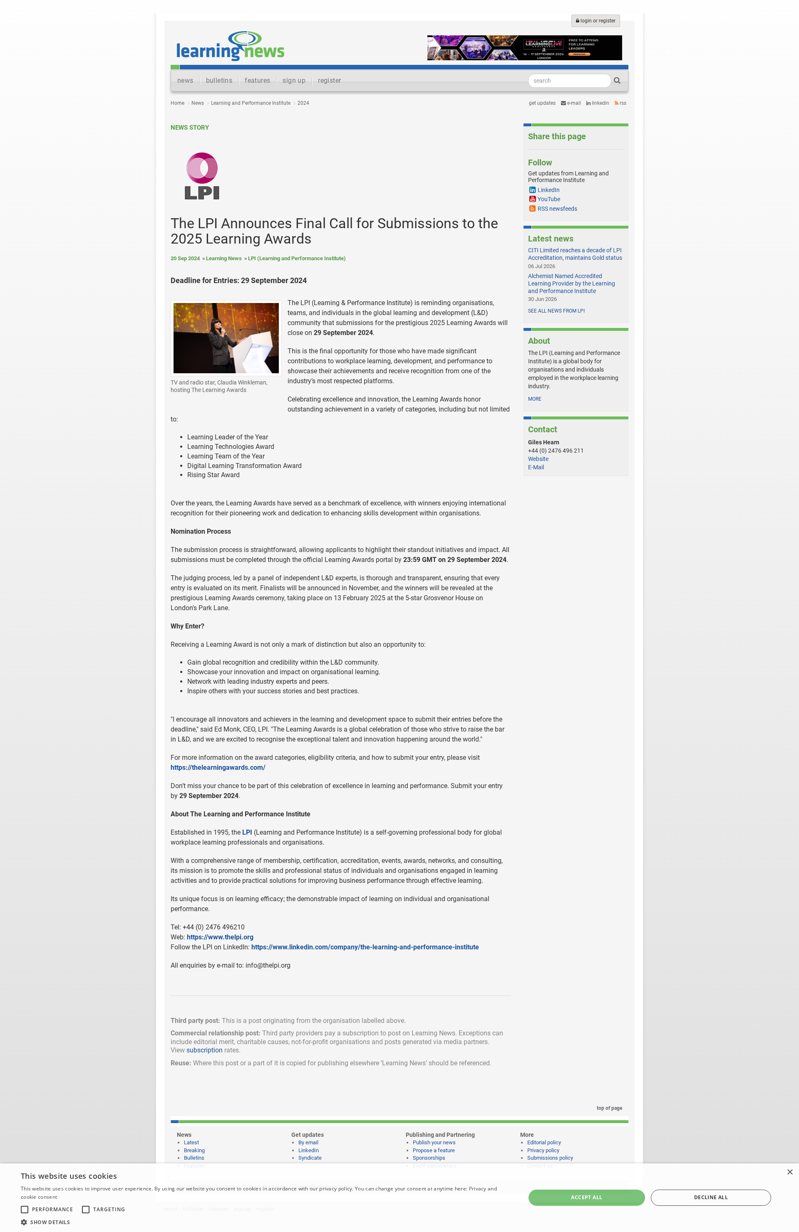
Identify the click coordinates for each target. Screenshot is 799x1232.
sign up (294, 80)
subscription (204, 1050)
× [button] (790, 1172)
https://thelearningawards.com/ (218, 767)
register (329, 80)
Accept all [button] (586, 1197)
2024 (303, 103)
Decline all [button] (711, 1197)
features (257, 80)
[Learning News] (230, 45)
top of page (609, 1108)
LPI (247, 832)
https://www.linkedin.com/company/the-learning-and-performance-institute (365, 947)
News (197, 103)
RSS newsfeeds (557, 208)
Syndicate (310, 1158)
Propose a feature (434, 1150)
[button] (266, 1222)
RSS (622, 103)
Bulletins (194, 1158)
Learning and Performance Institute (250, 103)
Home (177, 103)
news (185, 80)
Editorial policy (544, 1142)
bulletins (219, 80)
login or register (597, 21)
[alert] (399, 1197)
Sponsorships (429, 1158)
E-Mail (536, 467)
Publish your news (434, 1142)
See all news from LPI (556, 311)
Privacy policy (543, 1150)
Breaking (194, 1150)
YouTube (549, 199)
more (534, 399)
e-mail (573, 103)
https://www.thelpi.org (220, 937)
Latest (191, 1142)
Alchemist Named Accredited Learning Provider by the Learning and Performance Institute (571, 283)
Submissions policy (550, 1158)
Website (538, 459)
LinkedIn (600, 103)
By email (308, 1142)
